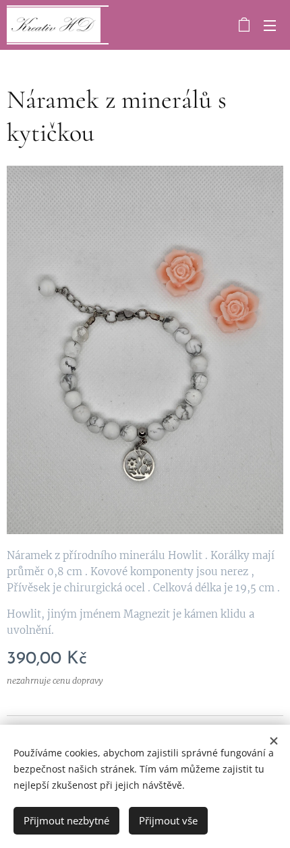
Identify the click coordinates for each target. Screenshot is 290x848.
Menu (269, 24)
